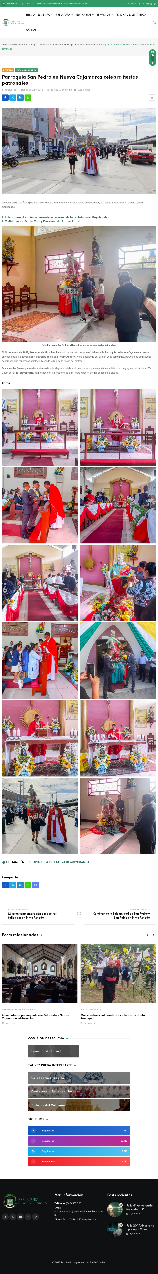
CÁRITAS (31, 30)
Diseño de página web (73, 1262)
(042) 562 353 (73, 1203)
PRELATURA (63, 15)
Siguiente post (138, 910)
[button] (147, 935)
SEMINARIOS (83, 15)
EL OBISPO (43, 15)
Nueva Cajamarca (25, 1009)
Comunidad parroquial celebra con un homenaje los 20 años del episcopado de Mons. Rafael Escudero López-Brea (78, 3)
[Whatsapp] (28, 97)
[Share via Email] (152, 97)
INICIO (30, 15)
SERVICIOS (103, 15)
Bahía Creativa (97, 1262)
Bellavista (8, 1009)
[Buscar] (154, 22)
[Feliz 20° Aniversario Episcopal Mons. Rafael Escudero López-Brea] (115, 1229)
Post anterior (20, 910)
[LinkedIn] (20, 97)
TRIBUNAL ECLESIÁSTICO (130, 15)
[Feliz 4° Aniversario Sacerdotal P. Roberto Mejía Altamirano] (115, 1209)
